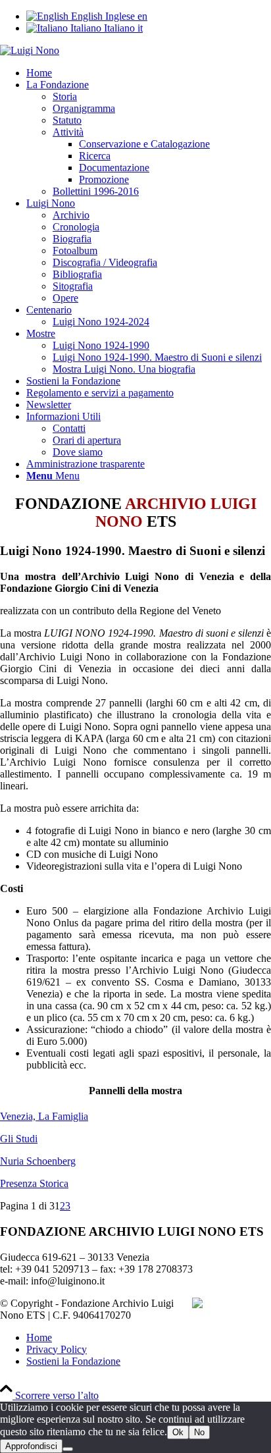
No (199, 1432)
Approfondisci (31, 1446)
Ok (178, 1432)
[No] (67, 1449)
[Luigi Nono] (29, 50)
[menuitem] (148, 73)
